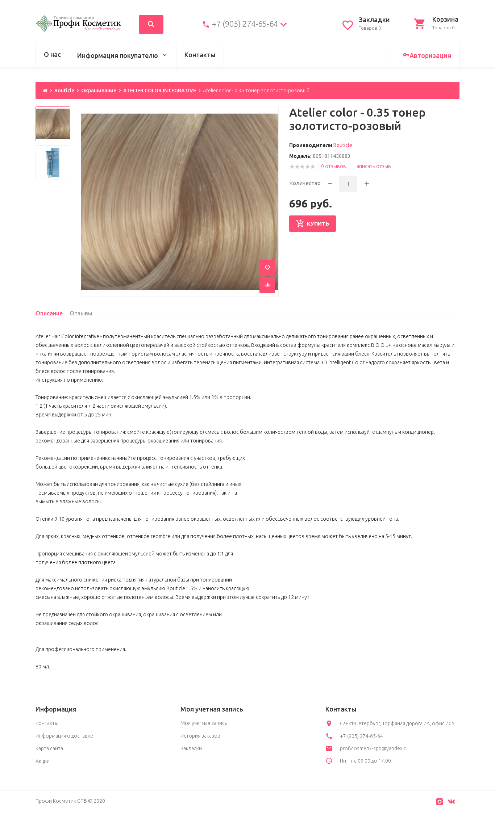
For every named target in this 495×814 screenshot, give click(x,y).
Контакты (200, 54)
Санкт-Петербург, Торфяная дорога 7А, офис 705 (397, 723)
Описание (49, 313)
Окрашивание (98, 90)
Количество (305, 183)
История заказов (200, 736)
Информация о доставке (64, 736)
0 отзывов (333, 166)
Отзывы (81, 313)
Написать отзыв (372, 166)
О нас (52, 54)
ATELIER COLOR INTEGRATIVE (159, 90)
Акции (43, 761)
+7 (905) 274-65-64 (245, 24)
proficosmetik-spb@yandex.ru (374, 748)
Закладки (191, 748)
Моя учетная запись (203, 723)
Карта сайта (49, 748)
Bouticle (64, 90)
